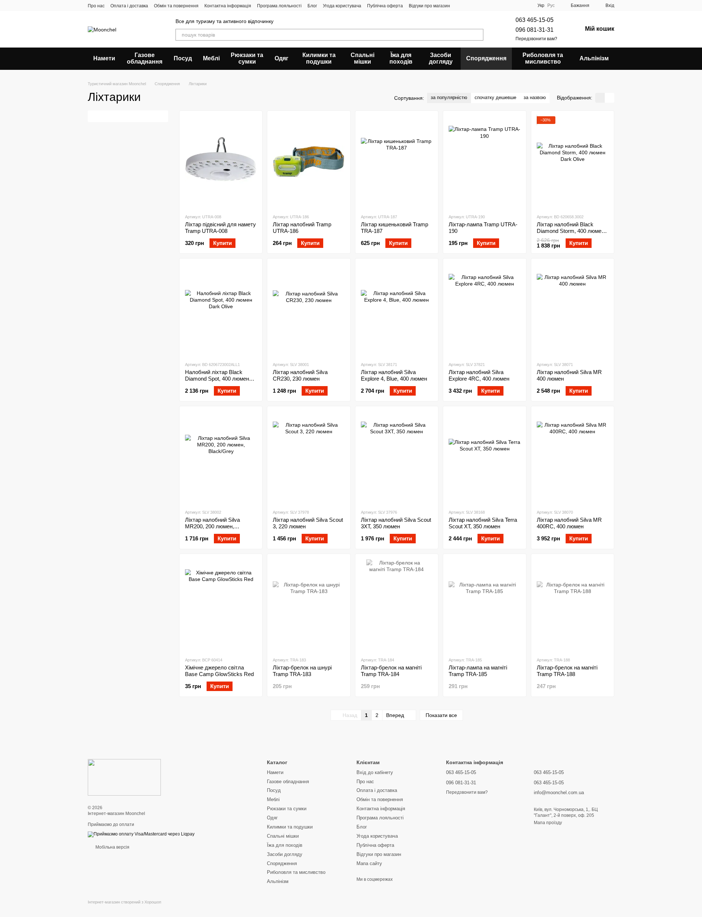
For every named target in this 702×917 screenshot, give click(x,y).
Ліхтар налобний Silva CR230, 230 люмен (300, 375)
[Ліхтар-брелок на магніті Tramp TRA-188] (572, 605)
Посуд (183, 58)
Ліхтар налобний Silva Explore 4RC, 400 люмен (479, 375)
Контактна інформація (227, 5)
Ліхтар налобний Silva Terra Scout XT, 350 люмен (483, 523)
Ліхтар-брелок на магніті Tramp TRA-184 (391, 670)
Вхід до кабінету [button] (374, 772)
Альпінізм (594, 58)
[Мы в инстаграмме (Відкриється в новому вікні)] (478, 5)
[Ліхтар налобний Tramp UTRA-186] (308, 162)
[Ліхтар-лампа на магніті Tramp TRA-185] (484, 605)
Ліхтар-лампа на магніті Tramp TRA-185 (478, 670)
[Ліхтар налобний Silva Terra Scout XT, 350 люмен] (484, 457)
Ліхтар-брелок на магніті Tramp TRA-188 (567, 670)
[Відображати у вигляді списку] (609, 98)
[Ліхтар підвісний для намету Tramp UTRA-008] (221, 162)
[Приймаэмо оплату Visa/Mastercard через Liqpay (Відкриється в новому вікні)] (141, 834)
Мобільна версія (111, 847)
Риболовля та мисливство (542, 58)
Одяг (281, 58)
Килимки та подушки (319, 58)
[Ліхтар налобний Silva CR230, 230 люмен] (308, 309)
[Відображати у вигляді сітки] (600, 98)
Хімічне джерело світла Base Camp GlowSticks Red (219, 670)
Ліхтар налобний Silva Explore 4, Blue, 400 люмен (394, 375)
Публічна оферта (385, 5)
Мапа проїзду (548, 822)
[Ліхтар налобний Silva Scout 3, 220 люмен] (308, 457)
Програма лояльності (279, 5)
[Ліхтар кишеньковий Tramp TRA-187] (397, 162)
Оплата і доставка (129, 5)
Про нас (96, 5)
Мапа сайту (369, 863)
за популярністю (449, 97)
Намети (104, 58)
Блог (312, 5)
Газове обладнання (144, 58)
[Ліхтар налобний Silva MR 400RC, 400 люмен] (572, 457)
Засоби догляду (441, 58)
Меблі (211, 58)
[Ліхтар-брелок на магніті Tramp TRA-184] (397, 605)
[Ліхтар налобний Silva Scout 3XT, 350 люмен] (397, 457)
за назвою (535, 97)
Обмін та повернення (176, 5)
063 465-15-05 (535, 20)
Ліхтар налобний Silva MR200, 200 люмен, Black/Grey (212, 526)
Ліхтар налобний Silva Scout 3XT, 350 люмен (396, 523)
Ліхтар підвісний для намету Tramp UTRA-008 (220, 227)
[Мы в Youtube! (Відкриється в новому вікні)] (469, 5)
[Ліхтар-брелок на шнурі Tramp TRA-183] (308, 605)
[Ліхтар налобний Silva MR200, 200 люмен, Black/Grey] (221, 457)
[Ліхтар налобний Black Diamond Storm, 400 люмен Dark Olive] (572, 162)
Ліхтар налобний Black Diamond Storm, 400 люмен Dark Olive (570, 231)
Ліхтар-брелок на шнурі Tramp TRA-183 (302, 670)
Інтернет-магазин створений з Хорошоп (124, 902)
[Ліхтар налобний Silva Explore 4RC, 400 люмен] (484, 309)
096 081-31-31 (535, 30)
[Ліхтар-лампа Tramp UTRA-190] (484, 162)
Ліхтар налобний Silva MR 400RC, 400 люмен (569, 523)
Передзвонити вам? (536, 38)
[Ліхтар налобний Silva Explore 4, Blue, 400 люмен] (397, 309)
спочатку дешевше (495, 97)
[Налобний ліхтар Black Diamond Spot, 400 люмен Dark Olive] (221, 309)
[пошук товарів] (477, 35)
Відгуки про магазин (429, 5)
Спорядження (486, 58)
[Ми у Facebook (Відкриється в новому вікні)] (460, 5)
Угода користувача (342, 5)
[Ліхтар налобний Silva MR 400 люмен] (572, 309)
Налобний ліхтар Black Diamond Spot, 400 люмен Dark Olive (217, 378)
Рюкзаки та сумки (247, 58)
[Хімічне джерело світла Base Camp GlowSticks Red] (221, 605)
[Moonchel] (124, 777)
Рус (551, 5)
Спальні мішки (362, 58)
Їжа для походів (400, 58)
